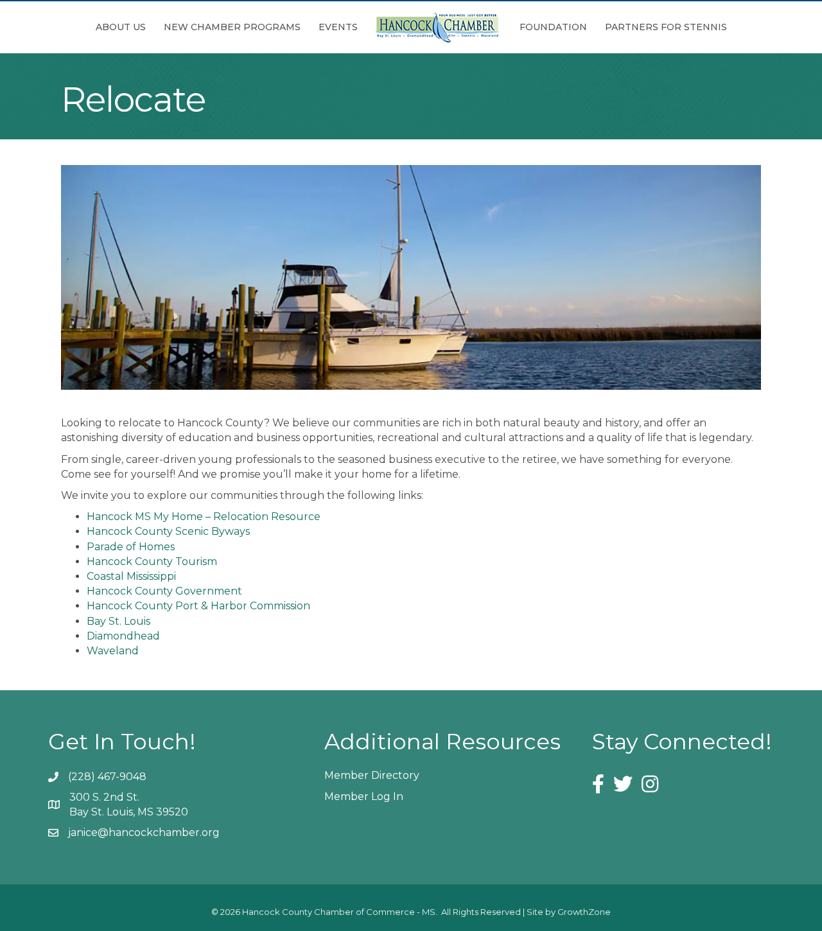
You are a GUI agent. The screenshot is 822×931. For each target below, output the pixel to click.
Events (338, 27)
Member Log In (363, 796)
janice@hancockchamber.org (144, 832)
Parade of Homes (131, 547)
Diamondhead (123, 636)
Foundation (553, 27)
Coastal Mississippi (131, 576)
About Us (121, 27)
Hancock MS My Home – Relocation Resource (203, 516)
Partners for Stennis (666, 27)
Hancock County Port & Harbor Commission (198, 606)
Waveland (113, 651)
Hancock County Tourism (152, 561)
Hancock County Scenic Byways (168, 531)
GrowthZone (584, 912)
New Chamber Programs (232, 27)
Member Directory (371, 775)
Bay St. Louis (118, 621)
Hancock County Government (164, 591)
